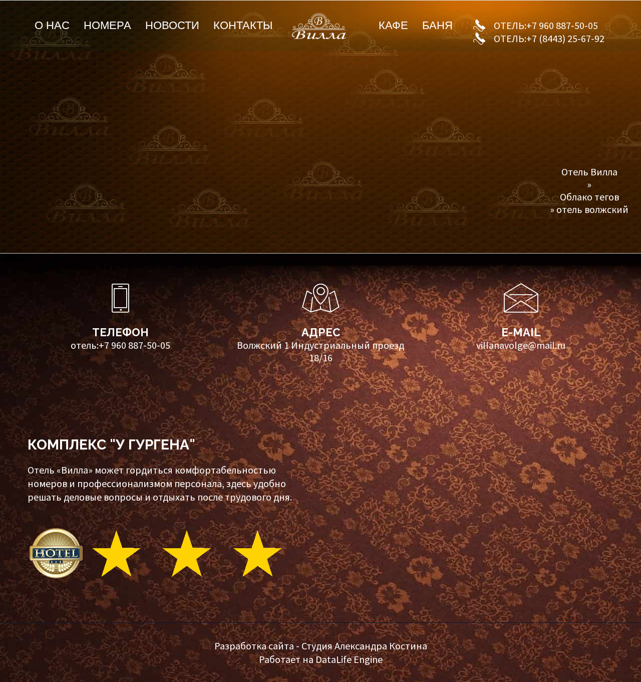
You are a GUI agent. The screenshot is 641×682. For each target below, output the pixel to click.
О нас (52, 25)
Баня (437, 25)
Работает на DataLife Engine (321, 659)
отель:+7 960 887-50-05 (120, 345)
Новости (172, 25)
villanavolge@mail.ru (520, 345)
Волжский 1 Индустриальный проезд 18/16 (320, 351)
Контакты (242, 25)
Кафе (393, 25)
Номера (107, 25)
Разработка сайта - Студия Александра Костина (320, 645)
